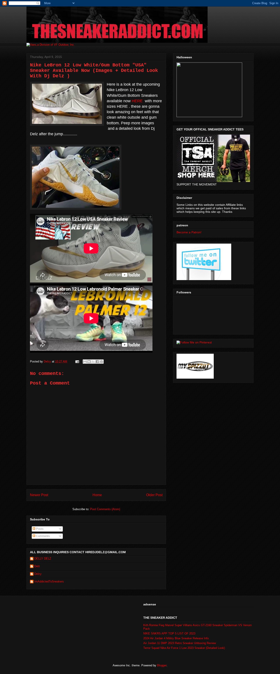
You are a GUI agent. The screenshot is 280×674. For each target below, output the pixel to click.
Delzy (38, 573)
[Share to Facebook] (97, 361)
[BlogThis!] (89, 361)
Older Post (154, 495)
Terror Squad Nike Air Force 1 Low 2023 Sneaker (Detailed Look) (184, 648)
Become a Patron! (189, 232)
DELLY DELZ (42, 558)
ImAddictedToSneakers (49, 581)
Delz (37, 566)
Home (97, 495)
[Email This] (85, 361)
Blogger (161, 665)
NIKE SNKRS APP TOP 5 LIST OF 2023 (169, 633)
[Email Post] (77, 361)
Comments (42, 536)
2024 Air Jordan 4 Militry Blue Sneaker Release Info (176, 638)
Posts (39, 528)
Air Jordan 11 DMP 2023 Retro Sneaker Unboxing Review (179, 643)
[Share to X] (93, 361)
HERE (137, 101)
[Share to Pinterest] (101, 361)
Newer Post (39, 495)
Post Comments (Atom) (105, 509)
